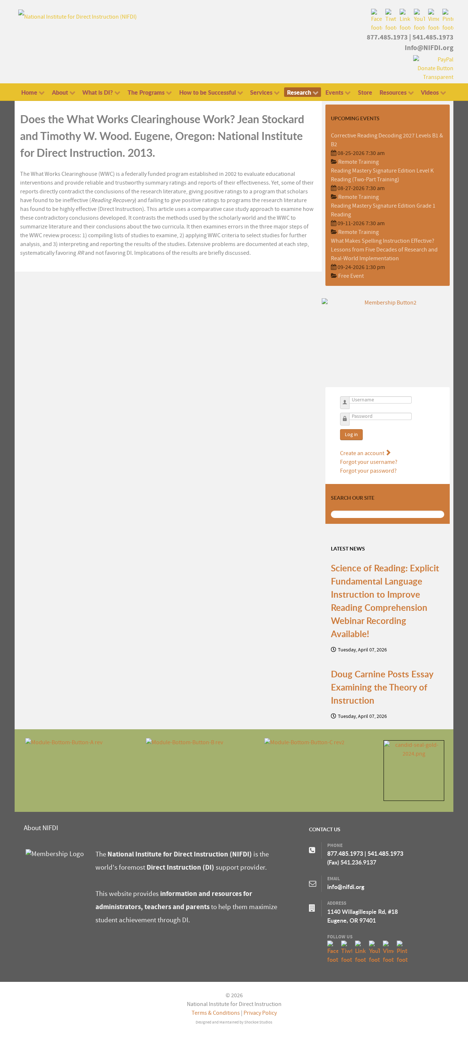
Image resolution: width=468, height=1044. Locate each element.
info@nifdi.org (345, 887)
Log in (351, 435)
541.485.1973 (432, 37)
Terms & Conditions (216, 1013)
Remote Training (358, 162)
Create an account (362, 453)
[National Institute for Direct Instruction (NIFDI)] (77, 16)
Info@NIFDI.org (429, 48)
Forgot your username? (368, 462)
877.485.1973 (387, 37)
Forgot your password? (368, 471)
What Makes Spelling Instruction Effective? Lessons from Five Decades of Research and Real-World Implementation (384, 250)
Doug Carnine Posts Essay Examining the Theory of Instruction (382, 687)
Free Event (351, 276)
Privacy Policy (260, 1013)
